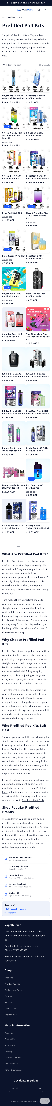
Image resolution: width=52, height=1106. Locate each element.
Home (4, 17)
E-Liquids (9, 996)
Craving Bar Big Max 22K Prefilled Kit (12, 527)
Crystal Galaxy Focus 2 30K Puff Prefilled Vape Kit (13, 135)
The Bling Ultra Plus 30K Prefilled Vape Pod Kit (38, 337)
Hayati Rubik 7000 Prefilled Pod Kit (11, 295)
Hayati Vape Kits (30, 826)
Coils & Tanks (11, 1008)
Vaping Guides (11, 1014)
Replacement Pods (13, 990)
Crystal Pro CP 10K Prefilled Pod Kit (11, 177)
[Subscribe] (40, 1088)
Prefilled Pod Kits (12, 984)
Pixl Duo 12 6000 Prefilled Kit (34, 486)
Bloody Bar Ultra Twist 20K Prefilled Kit (38, 527)
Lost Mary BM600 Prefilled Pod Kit (35, 257)
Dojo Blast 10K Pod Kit (13, 256)
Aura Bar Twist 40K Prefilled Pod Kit (12, 335)
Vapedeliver (21, 1101)
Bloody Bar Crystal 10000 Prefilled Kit (12, 449)
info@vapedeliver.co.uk (15, 909)
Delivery (8, 1051)
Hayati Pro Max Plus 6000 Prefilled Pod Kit (13, 97)
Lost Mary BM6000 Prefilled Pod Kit (35, 97)
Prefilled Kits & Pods (33, 800)
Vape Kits (9, 977)
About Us (9, 1033)
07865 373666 (10, 913)
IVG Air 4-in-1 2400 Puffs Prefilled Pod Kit (37, 375)
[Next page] (34, 544)
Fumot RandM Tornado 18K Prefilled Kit (14, 486)
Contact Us (10, 1039)
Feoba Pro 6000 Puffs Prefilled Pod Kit (37, 449)
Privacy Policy (11, 1063)
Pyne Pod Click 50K (12, 213)
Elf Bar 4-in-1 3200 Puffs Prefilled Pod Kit (13, 412)
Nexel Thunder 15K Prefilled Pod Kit (36, 295)
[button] (6, 10)
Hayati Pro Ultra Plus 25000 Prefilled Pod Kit (37, 216)
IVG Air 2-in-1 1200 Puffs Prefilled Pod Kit (13, 375)
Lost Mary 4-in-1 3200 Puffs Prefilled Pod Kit (37, 412)
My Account (10, 1045)
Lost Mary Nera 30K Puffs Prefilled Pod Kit (37, 177)
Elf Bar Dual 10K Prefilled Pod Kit (34, 134)
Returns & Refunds (13, 1057)
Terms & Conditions (13, 1070)
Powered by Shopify (33, 1101)
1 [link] (18, 544)
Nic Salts (9, 1002)
